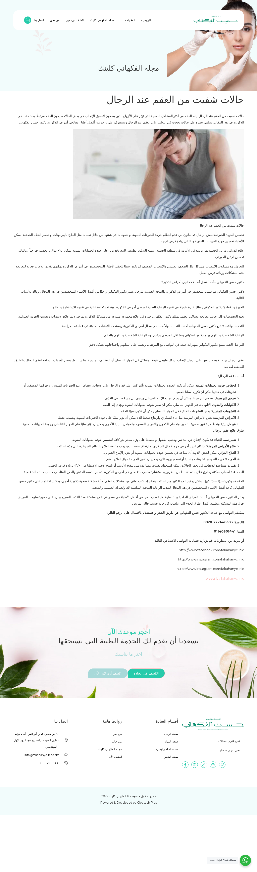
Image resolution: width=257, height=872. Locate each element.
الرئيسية (146, 20)
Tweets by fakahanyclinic (224, 578)
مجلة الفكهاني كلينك (102, 20)
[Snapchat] (213, 764)
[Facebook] (185, 764)
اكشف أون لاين (75, 20)
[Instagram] (194, 764)
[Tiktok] (204, 764)
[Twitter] (222, 764)
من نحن (55, 20)
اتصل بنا (39, 20)
